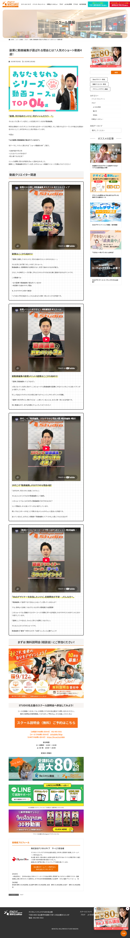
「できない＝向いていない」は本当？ (103, 252)
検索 (116, 72)
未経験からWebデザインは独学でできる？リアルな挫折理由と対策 (105, 167)
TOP (123, 933)
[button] (44, 868)
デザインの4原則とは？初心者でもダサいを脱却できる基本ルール (105, 196)
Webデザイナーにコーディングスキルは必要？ (105, 281)
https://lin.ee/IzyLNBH (56, 737)
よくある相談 (97, 107)
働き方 (95, 111)
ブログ (21, 894)
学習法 (95, 115)
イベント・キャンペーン (98, 99)
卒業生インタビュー (97, 119)
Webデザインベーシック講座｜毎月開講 (104, 225)
